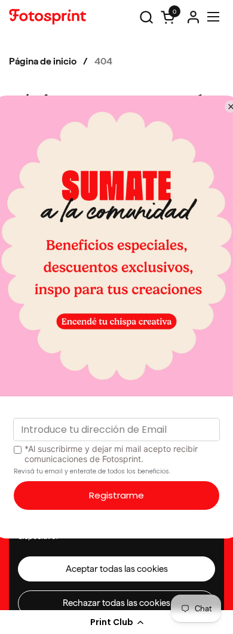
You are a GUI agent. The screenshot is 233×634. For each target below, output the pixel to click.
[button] (116, 622)
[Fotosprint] (47, 16)
